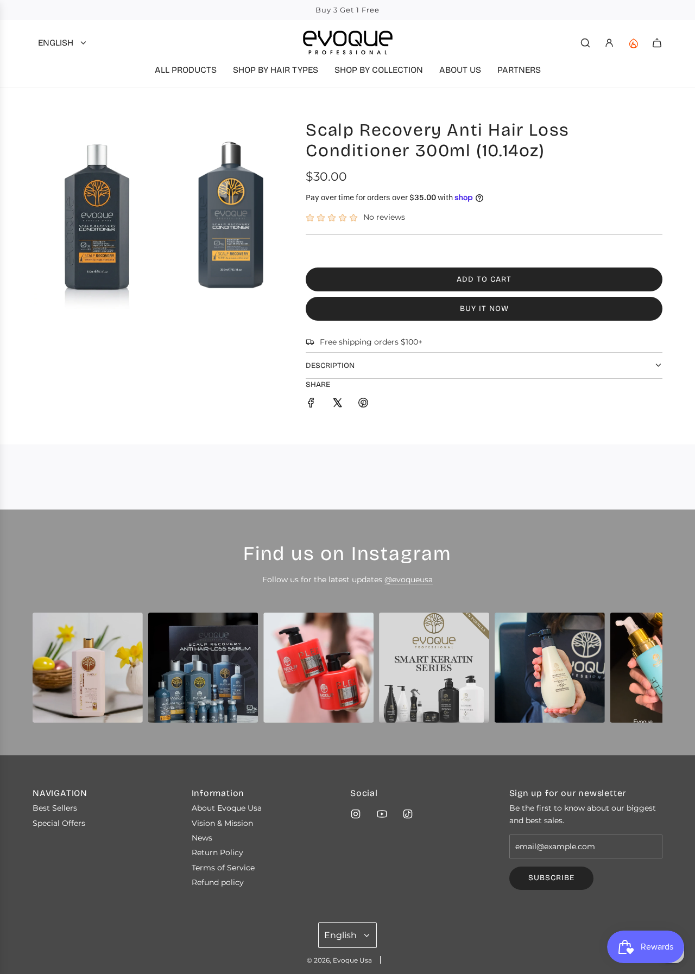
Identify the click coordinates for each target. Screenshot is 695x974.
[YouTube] (382, 814)
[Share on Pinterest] (363, 404)
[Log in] (609, 43)
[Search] (585, 43)
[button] (44, 672)
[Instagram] (356, 814)
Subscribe (551, 877)
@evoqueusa (408, 579)
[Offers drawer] (633, 43)
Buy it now (484, 308)
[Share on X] (337, 404)
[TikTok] (408, 814)
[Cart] (657, 43)
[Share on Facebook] (311, 404)
